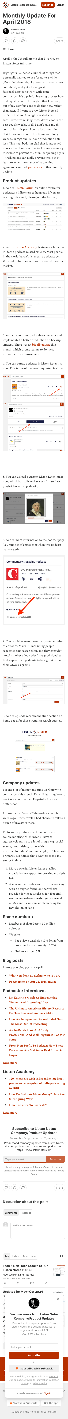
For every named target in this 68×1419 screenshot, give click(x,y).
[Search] (61, 1256)
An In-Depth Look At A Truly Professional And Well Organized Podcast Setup (37, 1035)
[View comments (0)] (14, 40)
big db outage (41, 344)
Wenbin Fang (18, 29)
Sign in (61, 4)
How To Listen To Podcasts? (28, 1105)
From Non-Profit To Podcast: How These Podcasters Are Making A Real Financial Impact (36, 1050)
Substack (17, 1411)
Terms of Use (51, 1167)
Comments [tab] (11, 1212)
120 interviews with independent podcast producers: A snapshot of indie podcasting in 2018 (37, 1083)
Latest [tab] (16, 1256)
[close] (58, 1299)
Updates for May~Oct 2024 (23, 1291)
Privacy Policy (40, 1383)
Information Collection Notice (36, 1170)
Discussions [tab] (29, 1256)
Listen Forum (24, 188)
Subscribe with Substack (36, 1368)
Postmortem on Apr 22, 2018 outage (32, 981)
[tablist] (18, 1212)
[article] (34, 1274)
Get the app (51, 1403)
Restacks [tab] (26, 1212)
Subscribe (47, 4)
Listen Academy (26, 247)
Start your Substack (25, 1403)
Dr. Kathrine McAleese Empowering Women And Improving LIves (33, 1000)
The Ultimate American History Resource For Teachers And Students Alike (36, 1011)
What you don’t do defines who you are (34, 975)
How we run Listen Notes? (18, 1274)
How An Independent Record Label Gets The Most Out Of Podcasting (36, 1021)
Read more (10, 1063)
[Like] (6, 40)
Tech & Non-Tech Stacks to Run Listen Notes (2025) (25, 1268)
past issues (35, 167)
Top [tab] (7, 1256)
